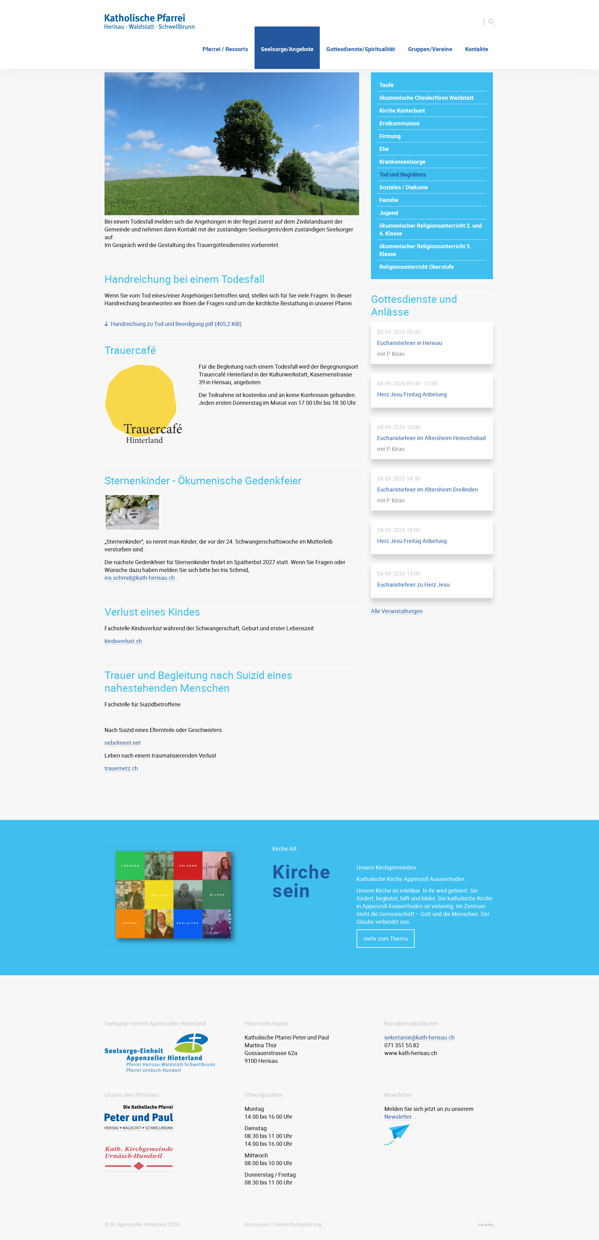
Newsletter (398, 1116)
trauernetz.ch (121, 768)
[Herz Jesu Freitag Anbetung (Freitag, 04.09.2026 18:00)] (432, 537)
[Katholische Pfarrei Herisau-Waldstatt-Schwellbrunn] (149, 27)
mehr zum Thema (385, 938)
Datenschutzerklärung (297, 1224)
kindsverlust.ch (123, 641)
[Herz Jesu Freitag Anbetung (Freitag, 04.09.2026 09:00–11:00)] (432, 390)
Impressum (257, 1224)
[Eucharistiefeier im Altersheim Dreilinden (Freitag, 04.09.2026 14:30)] (432, 489)
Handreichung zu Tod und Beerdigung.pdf (176, 323)
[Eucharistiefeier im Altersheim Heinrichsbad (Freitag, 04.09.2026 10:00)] (432, 438)
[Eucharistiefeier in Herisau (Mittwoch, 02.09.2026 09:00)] (432, 343)
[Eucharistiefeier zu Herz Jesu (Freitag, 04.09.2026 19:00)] (432, 581)
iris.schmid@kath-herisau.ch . (141, 577)
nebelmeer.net (123, 742)
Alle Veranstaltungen (397, 611)
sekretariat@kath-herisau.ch (419, 1037)
